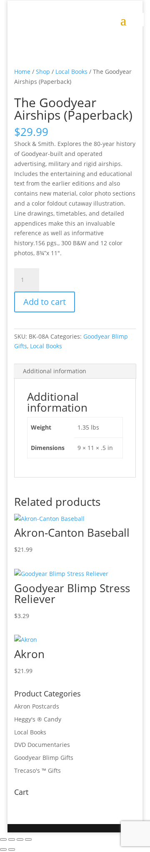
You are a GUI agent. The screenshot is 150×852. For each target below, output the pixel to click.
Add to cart (44, 301)
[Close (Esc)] (28, 839)
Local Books (71, 71)
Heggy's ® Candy (37, 719)
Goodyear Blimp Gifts (43, 758)
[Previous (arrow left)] (3, 849)
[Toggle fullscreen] (11, 839)
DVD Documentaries (42, 745)
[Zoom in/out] (3, 839)
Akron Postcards (36, 706)
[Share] (20, 839)
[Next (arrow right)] (11, 849)
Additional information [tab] (54, 371)
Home (22, 71)
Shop (43, 71)
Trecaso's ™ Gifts (37, 770)
